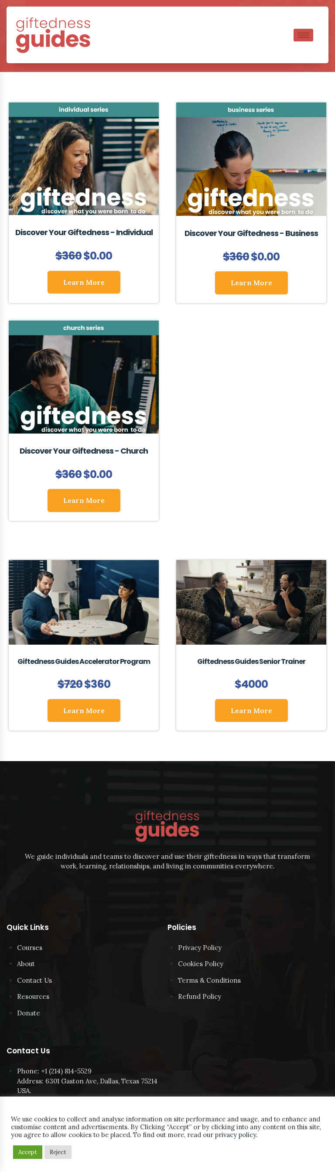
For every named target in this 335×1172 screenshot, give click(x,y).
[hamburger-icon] (303, 35)
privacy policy (235, 1135)
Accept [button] (27, 1152)
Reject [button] (58, 1152)
